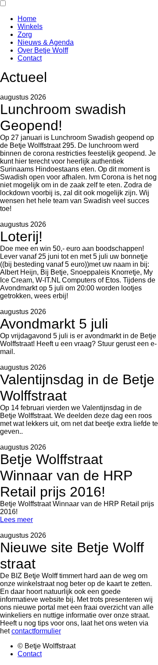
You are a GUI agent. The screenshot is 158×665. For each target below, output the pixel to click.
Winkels (30, 26)
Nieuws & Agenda (46, 42)
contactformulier (36, 631)
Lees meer (16, 519)
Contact (30, 58)
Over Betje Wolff (43, 50)
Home (27, 18)
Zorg (25, 34)
